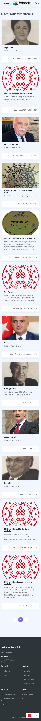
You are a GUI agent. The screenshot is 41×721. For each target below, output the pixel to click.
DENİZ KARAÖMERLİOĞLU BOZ (21, 308)
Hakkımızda (6, 671)
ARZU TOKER (27, 403)
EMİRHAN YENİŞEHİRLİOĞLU (22, 257)
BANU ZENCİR (17, 59)
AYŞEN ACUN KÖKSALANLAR (22, 547)
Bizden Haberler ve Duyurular (7, 700)
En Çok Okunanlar (28, 683)
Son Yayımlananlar (28, 679)
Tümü (4, 705)
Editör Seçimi (27, 675)
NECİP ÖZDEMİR (16, 354)
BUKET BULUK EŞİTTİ (25, 606)
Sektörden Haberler (9, 695)
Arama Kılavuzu (28, 695)
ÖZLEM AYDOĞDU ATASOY (23, 110)
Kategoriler (26, 671)
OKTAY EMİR (28, 59)
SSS (24, 699)
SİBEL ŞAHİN (28, 156)
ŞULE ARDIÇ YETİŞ (26, 494)
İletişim (5, 675)
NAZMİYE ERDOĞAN (25, 204)
